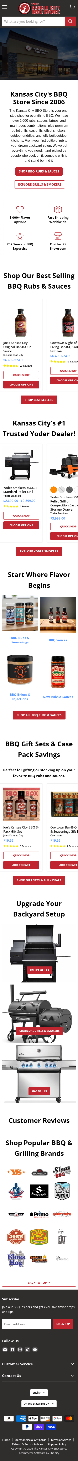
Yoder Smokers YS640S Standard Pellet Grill (20, 490)
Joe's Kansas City (13, 355)
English (37, 1392)
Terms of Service (61, 1440)
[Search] (70, 21)
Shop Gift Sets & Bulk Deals (39, 880)
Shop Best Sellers (39, 400)
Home (6, 1440)
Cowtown (56, 351)
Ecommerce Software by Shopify (39, 1453)
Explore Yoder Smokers (39, 551)
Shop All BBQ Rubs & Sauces (39, 715)
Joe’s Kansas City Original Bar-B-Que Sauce (17, 347)
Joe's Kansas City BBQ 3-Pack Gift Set (21, 829)
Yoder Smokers (12, 495)
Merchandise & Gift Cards (30, 1440)
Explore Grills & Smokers (39, 184)
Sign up (63, 1324)
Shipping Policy (56, 1444)
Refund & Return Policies (27, 1444)
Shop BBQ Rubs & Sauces (39, 171)
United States (37, 1403)
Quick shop (21, 375)
